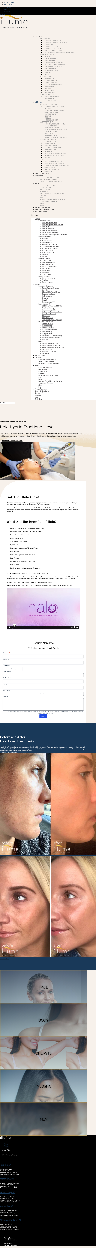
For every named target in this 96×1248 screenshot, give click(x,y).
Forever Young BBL (52, 128)
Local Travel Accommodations (52, 193)
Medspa (38, 102)
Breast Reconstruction (54, 48)
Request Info (41, 211)
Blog (42, 205)
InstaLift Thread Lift (52, 169)
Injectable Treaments (48, 104)
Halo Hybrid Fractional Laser (56, 130)
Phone (5, 684)
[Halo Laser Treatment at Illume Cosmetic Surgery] (37, 479)
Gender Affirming (47, 94)
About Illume (45, 189)
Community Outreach (48, 201)
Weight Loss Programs (48, 179)
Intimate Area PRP (51, 120)
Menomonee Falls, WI (10, 1220)
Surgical (39, 37)
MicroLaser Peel (51, 136)
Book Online (8, 5)
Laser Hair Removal (52, 132)
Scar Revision (50, 92)
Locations (7, 8)
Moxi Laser (49, 134)
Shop (42, 203)
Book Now (7, 11)
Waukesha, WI (6, 1206)
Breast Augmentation (53, 40)
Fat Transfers (50, 86)
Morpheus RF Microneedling (55, 153)
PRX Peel (48, 157)
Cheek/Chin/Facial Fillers (54, 110)
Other (42, 159)
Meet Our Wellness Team (49, 177)
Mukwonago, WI (7, 1192)
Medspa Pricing (40, 355)
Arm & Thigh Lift (51, 82)
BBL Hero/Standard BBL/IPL (55, 124)
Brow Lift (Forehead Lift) (54, 62)
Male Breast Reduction (53, 50)
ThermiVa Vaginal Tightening (56, 138)
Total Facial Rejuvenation (55, 64)
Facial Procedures (52, 96)
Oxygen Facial (50, 151)
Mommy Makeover (52, 80)
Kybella (48, 118)
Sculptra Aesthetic (52, 112)
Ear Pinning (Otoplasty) (54, 66)
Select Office (6, 690)
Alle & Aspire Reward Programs (57, 165)
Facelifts (48, 56)
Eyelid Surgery (50, 58)
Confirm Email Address (9, 678)
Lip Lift (47, 74)
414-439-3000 (9, 3)
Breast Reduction (51, 46)
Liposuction (49, 90)
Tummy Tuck (49, 78)
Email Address (7, 671)
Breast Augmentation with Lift (56, 42)
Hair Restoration (51, 70)
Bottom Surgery (51, 100)
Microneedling (50, 150)
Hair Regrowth (50, 114)
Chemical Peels (50, 142)
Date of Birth (6, 665)
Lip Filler (48, 108)
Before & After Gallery (42, 391)
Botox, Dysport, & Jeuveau (54, 106)
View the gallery (9, 752)
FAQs (41, 197)
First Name (6, 653)
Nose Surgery (50, 60)
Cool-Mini (48, 171)
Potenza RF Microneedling (55, 155)
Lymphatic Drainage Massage (51, 181)
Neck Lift (48, 72)
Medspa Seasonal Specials (54, 163)
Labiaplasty (49, 88)
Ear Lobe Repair (50, 68)
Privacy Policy (8, 1238)
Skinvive (48, 116)
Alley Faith (44, 191)
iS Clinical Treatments (53, 148)
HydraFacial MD (51, 146)
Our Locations (45, 187)
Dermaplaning (50, 144)
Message (5, 696)
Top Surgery (49, 98)
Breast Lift (49, 44)
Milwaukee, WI (7, 1178)
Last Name (6, 659)
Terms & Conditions (10, 1240)
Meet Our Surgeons (47, 185)
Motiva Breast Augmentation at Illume (59, 52)
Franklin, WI (5, 1165)
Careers (43, 195)
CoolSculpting (50, 167)
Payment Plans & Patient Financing (53, 199)
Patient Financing (41, 389)
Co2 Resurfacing (51, 126)
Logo (5, 9)
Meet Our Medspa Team (53, 161)
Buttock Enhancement (53, 84)
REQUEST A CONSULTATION (12, 441)
